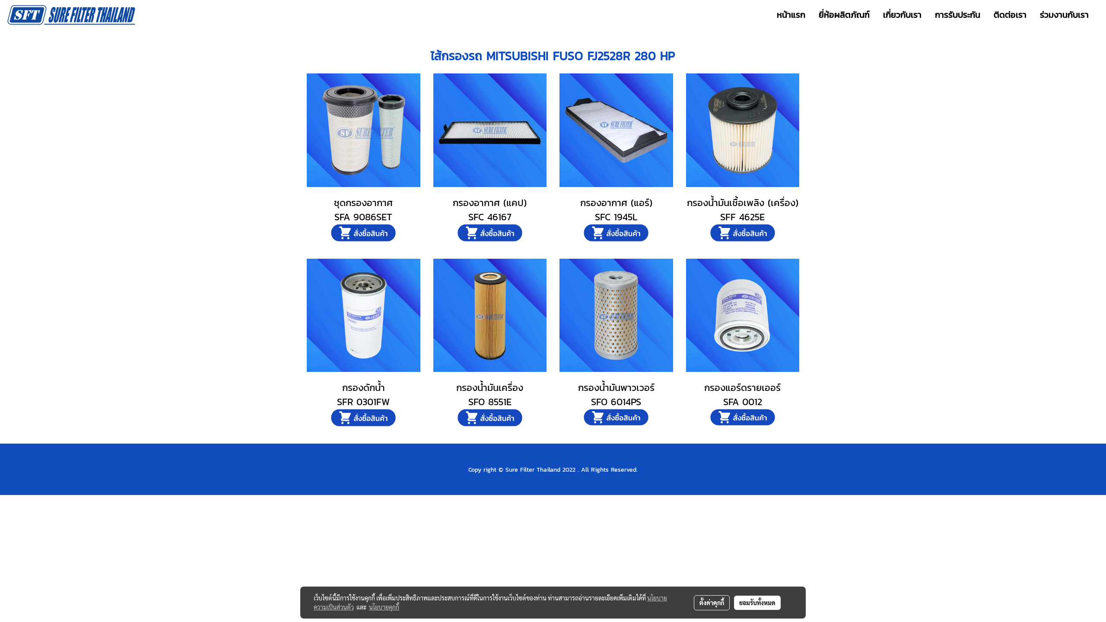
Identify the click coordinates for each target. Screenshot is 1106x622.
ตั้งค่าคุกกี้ (711, 602)
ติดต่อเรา (1010, 14)
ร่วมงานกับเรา (1064, 14)
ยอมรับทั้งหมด (757, 602)
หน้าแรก (791, 14)
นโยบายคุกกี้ (384, 607)
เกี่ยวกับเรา (902, 14)
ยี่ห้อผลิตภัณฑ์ (844, 14)
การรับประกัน (957, 14)
